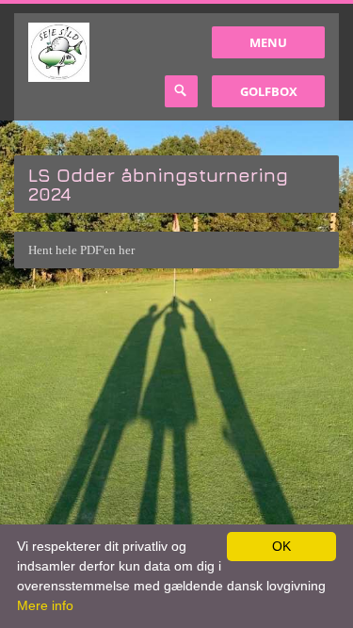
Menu (268, 42)
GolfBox (268, 91)
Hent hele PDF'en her (81, 250)
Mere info (45, 605)
